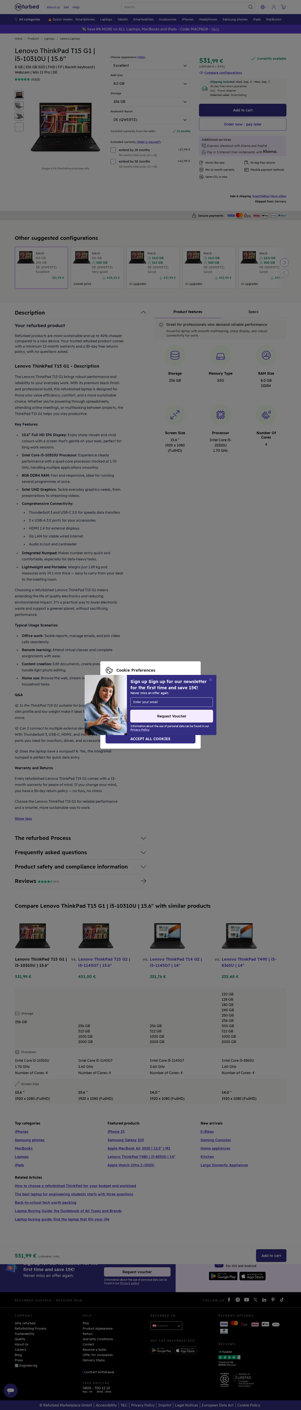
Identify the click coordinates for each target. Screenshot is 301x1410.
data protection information (141, 703)
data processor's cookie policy (134, 707)
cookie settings (161, 698)
